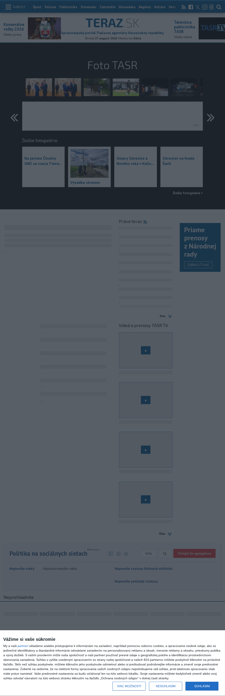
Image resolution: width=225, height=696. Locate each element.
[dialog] (112, 663)
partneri (23, 645)
